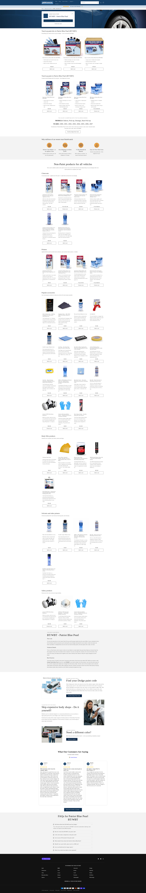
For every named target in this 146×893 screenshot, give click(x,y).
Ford (59, 870)
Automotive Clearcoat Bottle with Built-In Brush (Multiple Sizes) (65, 195)
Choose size (96, 111)
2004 (78, 124)
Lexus (59, 872)
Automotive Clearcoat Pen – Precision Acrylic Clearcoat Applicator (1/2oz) (48, 195)
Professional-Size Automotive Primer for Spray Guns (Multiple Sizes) (96, 271)
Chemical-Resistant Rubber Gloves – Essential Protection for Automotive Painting (64, 415)
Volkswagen (76, 877)
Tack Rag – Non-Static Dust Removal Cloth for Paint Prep (64, 348)
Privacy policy (52, 890)
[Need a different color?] (52, 734)
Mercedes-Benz (45, 875)
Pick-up (71, 120)
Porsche (75, 875)
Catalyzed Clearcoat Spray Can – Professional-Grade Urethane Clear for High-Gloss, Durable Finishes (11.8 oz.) (49, 229)
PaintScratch (46, 890)
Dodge (91, 868)
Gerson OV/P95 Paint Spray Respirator (48, 415)
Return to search (72, 739)
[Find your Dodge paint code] (52, 687)
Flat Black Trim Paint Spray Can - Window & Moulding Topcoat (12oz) (49, 569)
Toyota (59, 877)
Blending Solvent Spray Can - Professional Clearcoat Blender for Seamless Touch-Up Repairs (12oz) (64, 229)
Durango (78, 120)
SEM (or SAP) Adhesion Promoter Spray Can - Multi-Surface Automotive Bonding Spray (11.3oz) (65, 382)
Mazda (91, 872)
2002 (70, 124)
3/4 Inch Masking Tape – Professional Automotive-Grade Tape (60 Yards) (96, 348)
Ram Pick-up (86, 120)
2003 (74, 124)
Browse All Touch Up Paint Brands (73, 881)
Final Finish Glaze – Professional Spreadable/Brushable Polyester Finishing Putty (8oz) (49, 492)
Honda (75, 870)
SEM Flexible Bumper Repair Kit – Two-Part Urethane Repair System (96, 458)
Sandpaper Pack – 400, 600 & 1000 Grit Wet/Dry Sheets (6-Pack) (64, 315)
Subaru (43, 877)
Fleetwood (44, 870)
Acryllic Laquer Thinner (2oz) (64, 534)
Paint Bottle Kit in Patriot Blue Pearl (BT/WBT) (73, 57)
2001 (65, 124)
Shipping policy (69, 890)
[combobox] (90, 2)
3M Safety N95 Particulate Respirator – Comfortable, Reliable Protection (63, 613)
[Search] (97, 2)
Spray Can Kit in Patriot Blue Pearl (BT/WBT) (94, 57)
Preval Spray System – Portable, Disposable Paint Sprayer (80, 415)
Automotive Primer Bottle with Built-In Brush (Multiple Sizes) (80, 271)
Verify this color (58, 23)
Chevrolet (76, 868)
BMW (59, 868)
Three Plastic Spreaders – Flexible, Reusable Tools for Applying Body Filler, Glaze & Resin (64, 459)
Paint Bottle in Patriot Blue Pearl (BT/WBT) (64, 98)
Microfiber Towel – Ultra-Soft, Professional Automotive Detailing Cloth (81, 381)
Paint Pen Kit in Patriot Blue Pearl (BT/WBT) (51, 57)
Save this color (58, 20)
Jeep (43, 872)
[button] (65, 1)
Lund (75, 872)
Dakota (65, 120)
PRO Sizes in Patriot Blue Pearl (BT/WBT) (96, 98)
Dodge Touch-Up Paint (48, 8)
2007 (91, 124)
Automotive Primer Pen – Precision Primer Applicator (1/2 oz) (49, 271)
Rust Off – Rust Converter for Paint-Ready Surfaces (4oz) (96, 381)
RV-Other (91, 875)
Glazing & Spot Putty (47, 457)
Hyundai (91, 870)
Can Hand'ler (92, 314)
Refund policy (57, 890)
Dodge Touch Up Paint (54, 14)
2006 (87, 124)
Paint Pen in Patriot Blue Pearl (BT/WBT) (48, 98)
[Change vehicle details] (72, 13)
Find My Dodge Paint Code (73, 131)
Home (43, 8)
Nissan (59, 875)
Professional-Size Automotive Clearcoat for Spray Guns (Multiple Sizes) (96, 195)
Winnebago (92, 877)
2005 (82, 124)
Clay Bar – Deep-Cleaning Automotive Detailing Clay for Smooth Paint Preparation (49, 381)
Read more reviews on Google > (73, 809)
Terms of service (63, 890)
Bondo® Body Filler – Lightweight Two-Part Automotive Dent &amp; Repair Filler (80, 458)
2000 (61, 124)
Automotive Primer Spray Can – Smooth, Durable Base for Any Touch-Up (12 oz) (64, 271)
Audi (43, 868)
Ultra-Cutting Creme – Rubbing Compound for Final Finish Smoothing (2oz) (49, 315)
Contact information (76, 890)
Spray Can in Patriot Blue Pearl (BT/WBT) (80, 98)
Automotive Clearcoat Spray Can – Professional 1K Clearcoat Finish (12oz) (80, 195)
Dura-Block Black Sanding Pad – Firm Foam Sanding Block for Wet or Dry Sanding (81, 348)
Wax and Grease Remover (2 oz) (80, 314)
